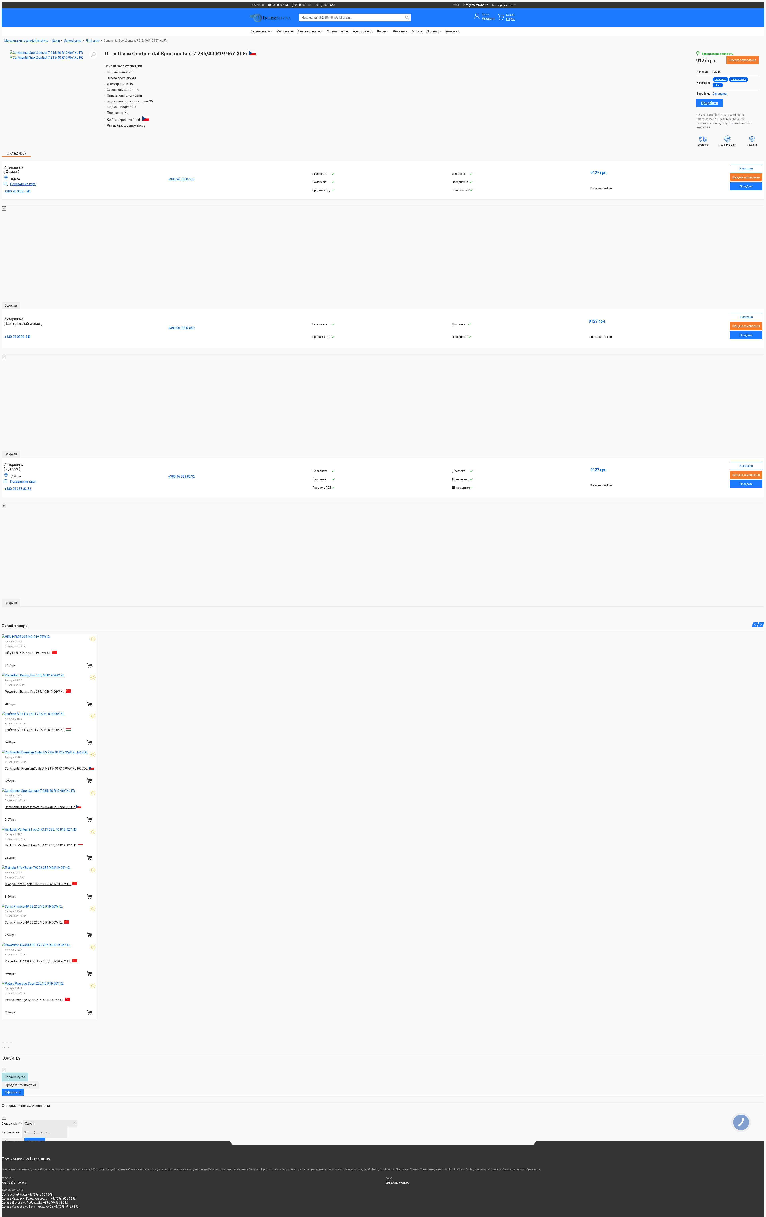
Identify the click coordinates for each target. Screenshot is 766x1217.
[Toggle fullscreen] (7, 1042)
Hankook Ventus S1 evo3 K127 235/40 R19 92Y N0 (41, 845)
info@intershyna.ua (475, 5)
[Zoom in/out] (11, 1042)
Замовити (35, 1141)
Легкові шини (260, 31)
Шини (718, 85)
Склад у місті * (12, 1123)
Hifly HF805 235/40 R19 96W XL (28, 653)
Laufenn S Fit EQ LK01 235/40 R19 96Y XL (35, 730)
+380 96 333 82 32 (18, 489)
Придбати (709, 103)
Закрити (11, 305)
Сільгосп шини (337, 31)
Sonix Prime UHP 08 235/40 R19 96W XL (34, 922)
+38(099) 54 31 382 (66, 1206)
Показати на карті (23, 184)
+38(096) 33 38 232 (55, 1202)
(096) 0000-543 (278, 5)
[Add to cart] (90, 665)
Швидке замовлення (742, 60)
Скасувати (12, 1141)
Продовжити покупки (20, 1085)
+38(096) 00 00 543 (14, 1182)
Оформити (13, 1092)
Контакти (452, 31)
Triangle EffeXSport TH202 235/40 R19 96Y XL (38, 884)
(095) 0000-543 (301, 5)
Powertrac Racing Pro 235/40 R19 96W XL (35, 692)
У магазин (746, 168)
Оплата (417, 31)
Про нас (433, 31)
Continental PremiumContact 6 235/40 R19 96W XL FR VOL (46, 768)
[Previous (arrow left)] (3, 1047)
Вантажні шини (308, 31)
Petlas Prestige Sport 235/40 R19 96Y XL (34, 1000)
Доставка (400, 31)
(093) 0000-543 (325, 5)
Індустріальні (362, 31)
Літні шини (720, 79)
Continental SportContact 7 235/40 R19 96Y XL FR (135, 40)
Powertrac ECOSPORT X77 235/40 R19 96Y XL (38, 961)
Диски (381, 31)
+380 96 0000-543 (18, 191)
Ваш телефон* (11, 1132)
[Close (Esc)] (3, 1042)
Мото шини (285, 31)
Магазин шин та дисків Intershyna (26, 40)
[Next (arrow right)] (7, 1047)
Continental (720, 93)
